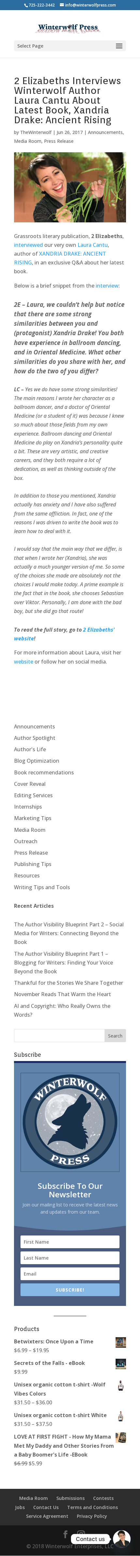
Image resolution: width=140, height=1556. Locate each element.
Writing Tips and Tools (42, 887)
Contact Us (46, 1507)
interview (107, 285)
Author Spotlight (34, 737)
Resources (27, 875)
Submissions (70, 1498)
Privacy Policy (92, 1516)
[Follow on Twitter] (24, 681)
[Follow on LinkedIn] (65, 681)
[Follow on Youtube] (79, 681)
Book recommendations (44, 772)
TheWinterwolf (35, 132)
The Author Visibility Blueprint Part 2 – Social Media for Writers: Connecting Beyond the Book (69, 933)
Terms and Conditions (92, 1507)
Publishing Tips (32, 864)
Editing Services (33, 795)
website (23, 661)
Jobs (20, 1507)
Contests (103, 1498)
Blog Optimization (36, 760)
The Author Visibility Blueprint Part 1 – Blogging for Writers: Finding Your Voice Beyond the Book (63, 962)
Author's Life (30, 749)
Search (115, 1036)
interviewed (28, 244)
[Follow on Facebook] (38, 681)
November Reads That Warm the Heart (62, 994)
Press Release (59, 141)
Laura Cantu (92, 244)
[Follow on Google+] (52, 681)
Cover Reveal (30, 783)
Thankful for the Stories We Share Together (68, 982)
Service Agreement (47, 1516)
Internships (28, 806)
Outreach (25, 841)
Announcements (105, 132)
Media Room (27, 141)
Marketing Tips (32, 818)
